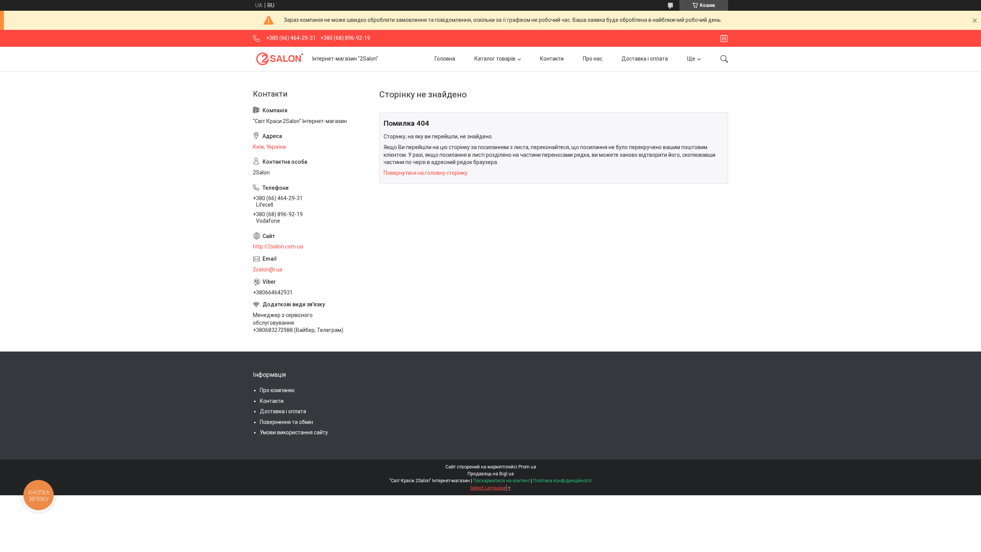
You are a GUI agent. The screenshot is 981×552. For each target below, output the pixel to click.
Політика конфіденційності (562, 480)
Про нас (592, 59)
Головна (445, 59)
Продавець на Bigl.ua (491, 473)
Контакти (552, 59)
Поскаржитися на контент (501, 480)
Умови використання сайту (294, 432)
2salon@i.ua (267, 269)
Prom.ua (527, 467)
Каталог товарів (494, 59)
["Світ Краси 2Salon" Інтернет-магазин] (280, 58)
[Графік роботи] (724, 38)
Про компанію (277, 390)
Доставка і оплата (645, 59)
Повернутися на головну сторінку (426, 173)
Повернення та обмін (286, 422)
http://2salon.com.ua (278, 246)
